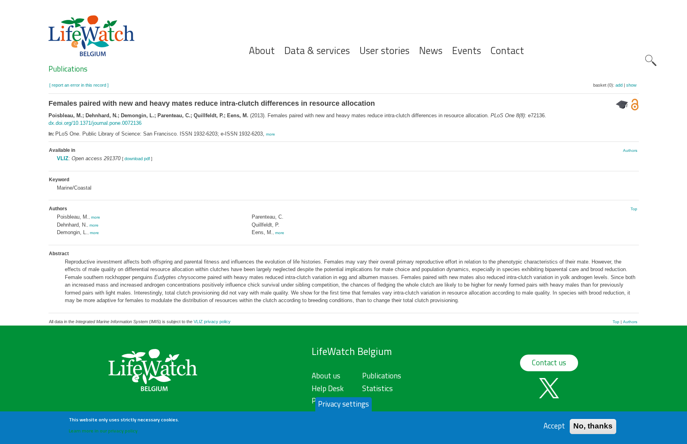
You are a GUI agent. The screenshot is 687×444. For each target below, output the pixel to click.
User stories (384, 50)
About (262, 50)
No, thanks (593, 426)
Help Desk (328, 388)
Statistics (377, 388)
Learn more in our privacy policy (103, 430)
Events (466, 50)
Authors (630, 150)
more (270, 134)
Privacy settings (343, 403)
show (631, 85)
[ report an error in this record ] (79, 85)
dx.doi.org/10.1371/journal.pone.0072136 (95, 123)
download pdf (137, 158)
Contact (507, 50)
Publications (68, 68)
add (619, 85)
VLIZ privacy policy (212, 321)
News (430, 50)
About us (326, 375)
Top (634, 209)
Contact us (549, 362)
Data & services (317, 50)
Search (651, 60)
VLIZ (62, 158)
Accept (554, 426)
